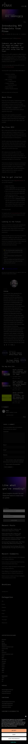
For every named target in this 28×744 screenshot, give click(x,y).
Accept (14, 730)
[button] (26, 716)
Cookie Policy (13, 742)
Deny (14, 734)
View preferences (14, 738)
